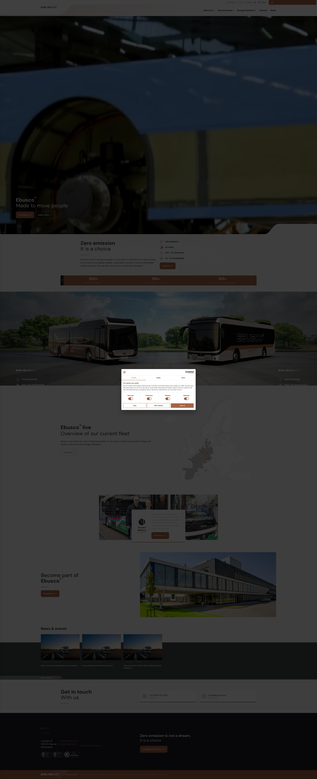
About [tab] (183, 377)
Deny (134, 405)
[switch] (149, 398)
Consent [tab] (133, 377)
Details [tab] (159, 377)
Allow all (182, 405)
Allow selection (158, 405)
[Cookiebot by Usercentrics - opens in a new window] (186, 372)
